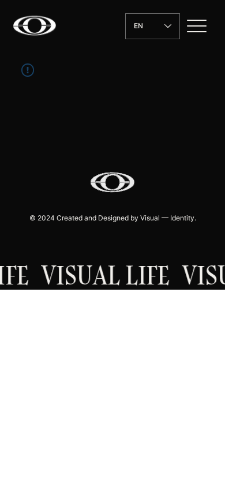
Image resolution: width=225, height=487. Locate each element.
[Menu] (197, 26)
